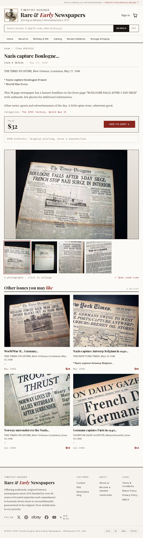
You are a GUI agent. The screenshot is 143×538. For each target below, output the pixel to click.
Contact (81, 482)
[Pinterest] (26, 517)
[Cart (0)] (135, 15)
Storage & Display (100, 39)
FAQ (79, 487)
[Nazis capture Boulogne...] (17, 257)
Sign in (125, 15)
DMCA (125, 499)
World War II (58, 112)
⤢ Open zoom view (127, 277)
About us (104, 482)
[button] (71, 194)
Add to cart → (119, 124)
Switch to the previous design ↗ (122, 2)
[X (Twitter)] (19, 517)
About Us (23, 39)
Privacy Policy (129, 495)
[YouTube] (54, 517)
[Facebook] (46, 517)
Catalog (58, 39)
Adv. (134, 28)
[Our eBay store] (36, 517)
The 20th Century (34, 112)
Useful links (105, 495)
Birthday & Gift (41, 39)
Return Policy (129, 490)
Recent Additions (76, 39)
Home (10, 39)
